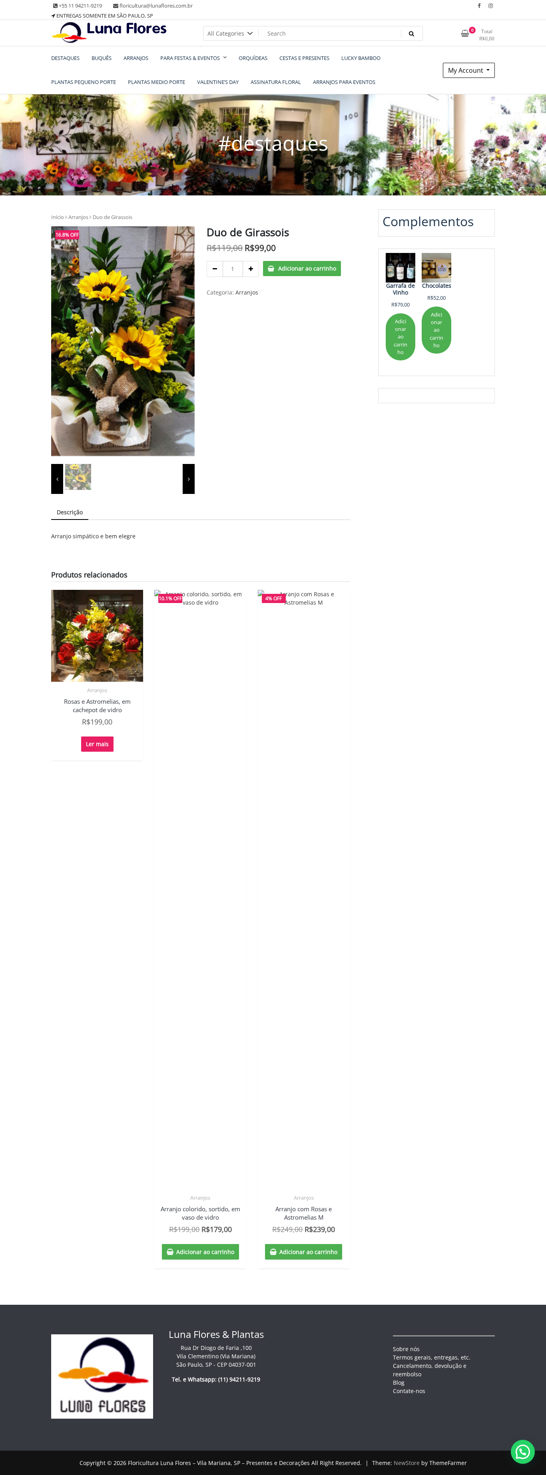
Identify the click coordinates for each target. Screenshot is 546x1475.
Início (57, 217)
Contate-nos (409, 1391)
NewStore (407, 1463)
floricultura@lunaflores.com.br (155, 5)
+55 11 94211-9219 (80, 5)
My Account (466, 70)
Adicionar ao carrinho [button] (205, 1252)
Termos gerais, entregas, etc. (431, 1357)
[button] (523, 1452)
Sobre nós (406, 1349)
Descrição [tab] (70, 512)
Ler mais (97, 744)
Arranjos (78, 217)
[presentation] (57, 479)
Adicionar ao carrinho (307, 268)
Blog (399, 1382)
